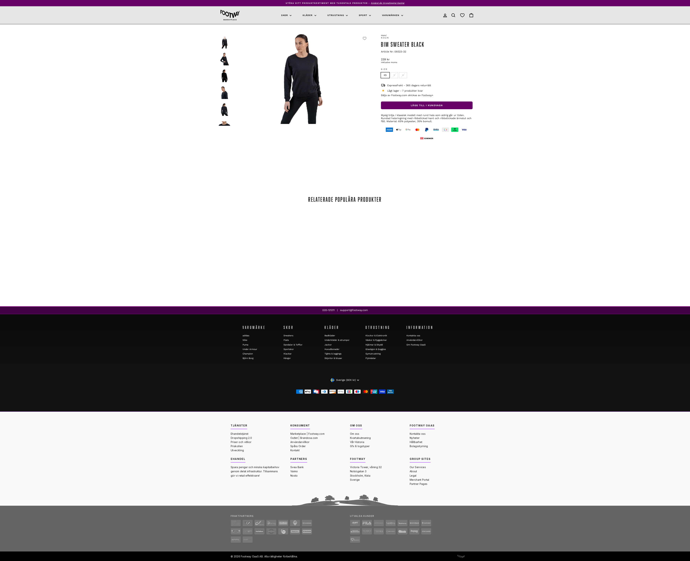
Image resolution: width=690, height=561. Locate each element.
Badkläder (330, 335)
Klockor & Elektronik (376, 335)
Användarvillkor (414, 340)
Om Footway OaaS (416, 344)
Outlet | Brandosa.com (304, 437)
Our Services (418, 467)
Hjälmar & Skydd (374, 344)
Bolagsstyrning (419, 446)
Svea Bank (297, 467)
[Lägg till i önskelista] (364, 38)
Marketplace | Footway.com (307, 433)
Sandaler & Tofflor (293, 344)
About (413, 471)
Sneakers (288, 335)
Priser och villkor (241, 442)
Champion (248, 353)
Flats (286, 340)
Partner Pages (418, 483)
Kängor (287, 358)
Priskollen (237, 446)
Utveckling (237, 450)
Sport (363, 15)
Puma (245, 344)
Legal (413, 475)
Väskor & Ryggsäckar (376, 340)
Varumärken (391, 15)
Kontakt (295, 450)
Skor (285, 15)
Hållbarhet (416, 442)
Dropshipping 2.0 (241, 437)
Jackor (328, 344)
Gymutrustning (373, 353)
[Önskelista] (462, 15)
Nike (245, 340)
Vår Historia (357, 442)
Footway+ (427, 95)
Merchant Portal (419, 479)
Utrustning (336, 15)
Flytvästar (370, 358)
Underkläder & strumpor (337, 340)
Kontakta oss (413, 335)
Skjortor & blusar (333, 358)
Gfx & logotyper (360, 446)
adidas (246, 335)
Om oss (354, 433)
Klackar (288, 353)
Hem (383, 35)
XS (385, 75)
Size (384, 69)
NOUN (385, 38)
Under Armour (250, 349)
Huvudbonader (332, 349)
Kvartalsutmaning (360, 437)
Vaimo (294, 471)
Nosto (294, 475)
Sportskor (289, 349)
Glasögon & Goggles (375, 349)
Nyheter (415, 437)
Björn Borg (248, 358)
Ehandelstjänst (239, 433)
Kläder (308, 15)
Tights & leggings (333, 353)
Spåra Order (298, 446)
